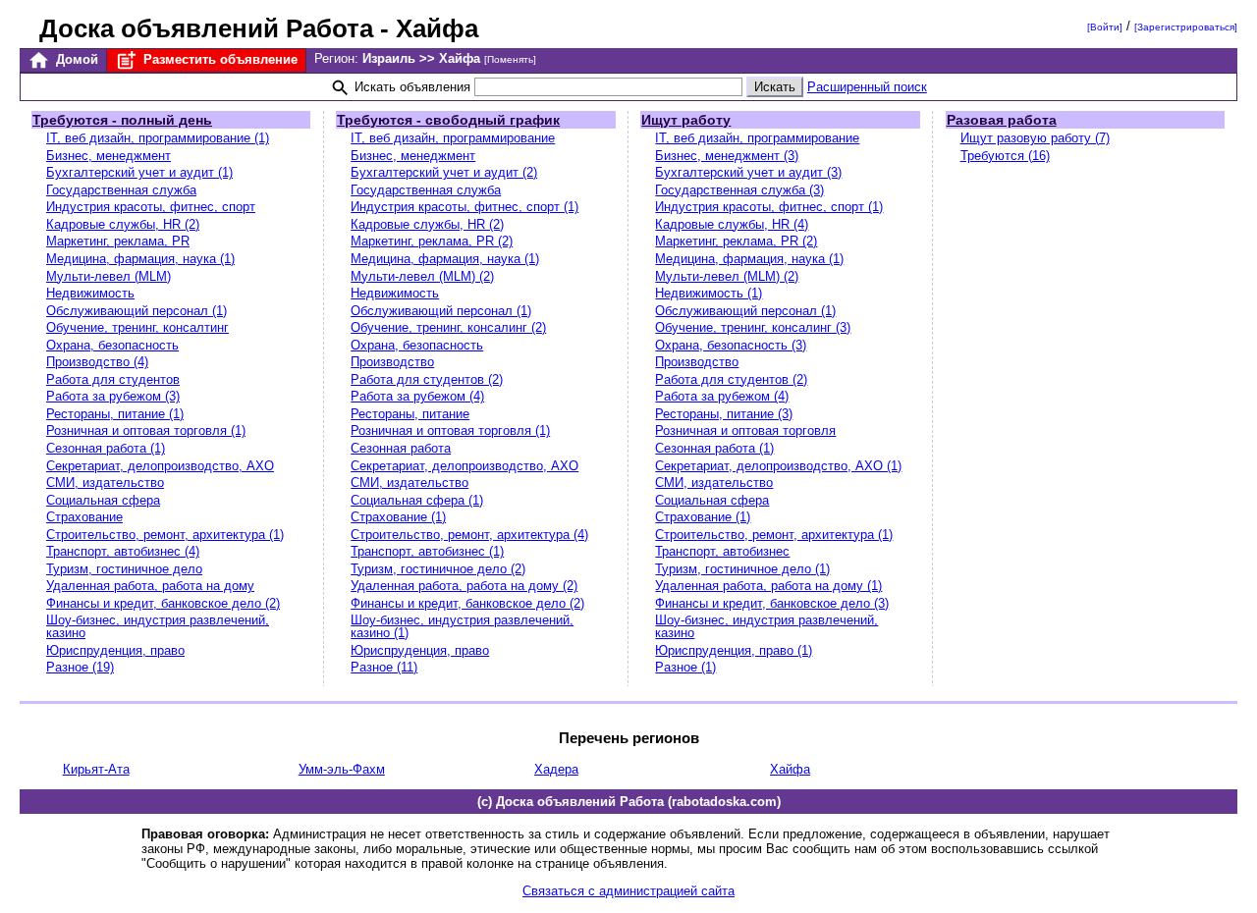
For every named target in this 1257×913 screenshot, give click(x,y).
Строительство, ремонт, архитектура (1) (165, 534)
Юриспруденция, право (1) (733, 650)
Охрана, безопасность (112, 345)
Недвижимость (90, 293)
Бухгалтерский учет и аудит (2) (444, 172)
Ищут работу (686, 120)
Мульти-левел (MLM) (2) (422, 276)
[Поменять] (510, 59)
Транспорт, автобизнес (722, 551)
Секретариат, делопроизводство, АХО (160, 465)
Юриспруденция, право (115, 650)
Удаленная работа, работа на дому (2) (464, 585)
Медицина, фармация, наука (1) (140, 258)
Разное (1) (685, 667)
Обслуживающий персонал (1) (136, 310)
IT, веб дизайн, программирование (453, 138)
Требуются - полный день (122, 120)
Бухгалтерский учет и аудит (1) (139, 172)
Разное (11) (384, 667)
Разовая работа (1002, 120)
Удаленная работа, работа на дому (150, 585)
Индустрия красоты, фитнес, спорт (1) (464, 206)
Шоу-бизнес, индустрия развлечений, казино (157, 626)
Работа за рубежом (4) (417, 396)
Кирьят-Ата (96, 769)
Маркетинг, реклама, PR (118, 241)
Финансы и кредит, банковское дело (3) (772, 603)
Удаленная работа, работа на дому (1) (768, 585)
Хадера (556, 769)
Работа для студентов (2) (427, 379)
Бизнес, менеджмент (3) (726, 155)
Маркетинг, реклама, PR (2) (432, 241)
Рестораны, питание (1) (115, 413)
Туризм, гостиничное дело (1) (742, 569)
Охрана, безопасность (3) (730, 345)
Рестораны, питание (410, 413)
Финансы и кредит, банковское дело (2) (163, 603)
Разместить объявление (218, 59)
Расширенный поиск (867, 87)
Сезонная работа (401, 448)
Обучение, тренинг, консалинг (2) (448, 327)
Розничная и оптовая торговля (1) (146, 430)
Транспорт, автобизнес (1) (427, 551)
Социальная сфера (103, 500)
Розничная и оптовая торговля (745, 430)
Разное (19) (80, 667)
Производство (392, 361)
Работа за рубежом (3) (113, 396)
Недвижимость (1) (708, 293)
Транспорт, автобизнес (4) (122, 551)
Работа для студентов (113, 379)
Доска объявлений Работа (206, 28)
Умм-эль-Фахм (342, 769)
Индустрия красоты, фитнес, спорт (150, 206)
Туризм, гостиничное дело (124, 569)
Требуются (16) (1005, 155)
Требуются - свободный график (448, 120)
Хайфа (790, 769)
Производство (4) (97, 361)
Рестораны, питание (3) (723, 413)
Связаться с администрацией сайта (628, 891)
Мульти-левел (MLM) (108, 276)
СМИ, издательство (105, 482)
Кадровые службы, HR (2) (122, 224)
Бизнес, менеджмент (108, 155)
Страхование (84, 517)
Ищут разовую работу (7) (1035, 138)
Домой (75, 59)
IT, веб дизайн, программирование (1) (157, 138)
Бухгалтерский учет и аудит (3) (748, 172)
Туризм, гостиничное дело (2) (438, 569)
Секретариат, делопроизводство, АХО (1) (778, 465)
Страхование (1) (398, 517)
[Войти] (1104, 27)
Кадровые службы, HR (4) (731, 224)
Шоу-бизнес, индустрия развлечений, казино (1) (462, 626)
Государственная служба (121, 190)
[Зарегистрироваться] (1185, 27)
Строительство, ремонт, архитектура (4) (469, 534)
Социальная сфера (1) (417, 500)
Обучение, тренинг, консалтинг (137, 327)
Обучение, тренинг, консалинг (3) (752, 327)
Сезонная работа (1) (105, 448)
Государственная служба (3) (739, 190)
